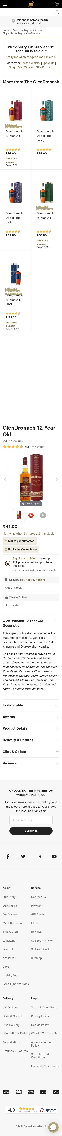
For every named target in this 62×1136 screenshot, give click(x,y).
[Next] (56, 479)
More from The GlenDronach (31, 81)
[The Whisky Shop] (31, 4)
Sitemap (36, 958)
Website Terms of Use (45, 1033)
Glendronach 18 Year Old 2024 (14, 299)
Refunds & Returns (15, 1051)
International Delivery (16, 1033)
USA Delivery (11, 1025)
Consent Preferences (45, 1066)
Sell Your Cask (40, 949)
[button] (31, 1110)
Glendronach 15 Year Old (45, 215)
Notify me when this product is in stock (31, 57)
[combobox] (31, 12)
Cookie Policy (40, 1025)
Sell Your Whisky (42, 940)
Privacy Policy (40, 1016)
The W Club (10, 932)
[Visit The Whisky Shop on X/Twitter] (23, 857)
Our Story (9, 897)
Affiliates (8, 958)
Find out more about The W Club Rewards (34, 570)
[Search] (57, 12)
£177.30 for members (11, 324)
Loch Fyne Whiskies (16, 984)
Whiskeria (9, 940)
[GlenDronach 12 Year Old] (19, 515)
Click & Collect (12, 1016)
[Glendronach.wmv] (43, 515)
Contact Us (38, 897)
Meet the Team (12, 923)
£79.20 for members (42, 242)
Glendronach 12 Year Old (14, 133)
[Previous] (5, 479)
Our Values (10, 914)
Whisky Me (10, 975)
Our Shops (10, 906)
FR (6, 967)
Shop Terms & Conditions (40, 1055)
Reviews (36, 932)
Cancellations (12, 1042)
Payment (37, 906)
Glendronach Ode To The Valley (45, 135)
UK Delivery (10, 1007)
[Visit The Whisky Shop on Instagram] (38, 857)
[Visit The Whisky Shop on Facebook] (7, 857)
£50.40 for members (11, 160)
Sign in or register (24, 558)
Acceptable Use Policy (41, 1044)
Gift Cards (37, 914)
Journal (8, 949)
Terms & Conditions (44, 1007)
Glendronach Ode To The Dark (14, 217)
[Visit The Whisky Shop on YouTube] (54, 857)
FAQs (34, 923)
